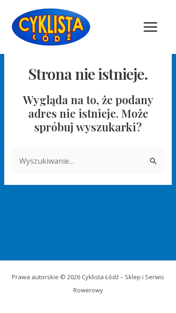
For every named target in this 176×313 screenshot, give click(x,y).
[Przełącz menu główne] (150, 27)
